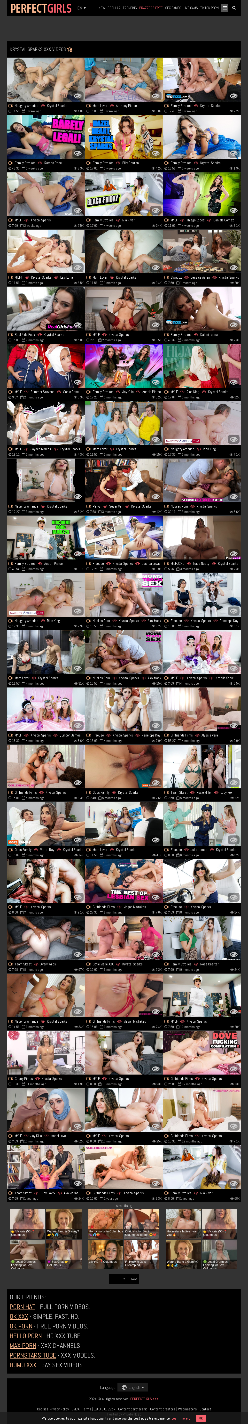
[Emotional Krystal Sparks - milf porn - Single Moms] (46, 995)
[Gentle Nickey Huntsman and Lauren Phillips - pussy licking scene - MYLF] (46, 1110)
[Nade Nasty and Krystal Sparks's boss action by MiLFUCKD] (202, 537)
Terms (86, 1409)
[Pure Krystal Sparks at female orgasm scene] (202, 480)
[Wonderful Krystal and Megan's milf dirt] (124, 995)
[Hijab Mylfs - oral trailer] (46, 194)
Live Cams (191, 8)
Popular (114, 8)
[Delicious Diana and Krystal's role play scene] (202, 194)
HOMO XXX (23, 1365)
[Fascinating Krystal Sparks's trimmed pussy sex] (202, 995)
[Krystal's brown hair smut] (46, 881)
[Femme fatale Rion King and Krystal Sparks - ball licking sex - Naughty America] (202, 423)
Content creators (162, 1409)
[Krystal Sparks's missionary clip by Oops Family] (124, 766)
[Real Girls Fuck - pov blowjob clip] (46, 309)
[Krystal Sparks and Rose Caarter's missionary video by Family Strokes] (202, 938)
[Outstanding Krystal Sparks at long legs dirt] (46, 652)
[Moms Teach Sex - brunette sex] (124, 595)
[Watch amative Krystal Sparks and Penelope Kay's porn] (124, 709)
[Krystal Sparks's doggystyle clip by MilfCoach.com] (124, 824)
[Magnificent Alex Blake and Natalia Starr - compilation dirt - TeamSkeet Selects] (46, 1167)
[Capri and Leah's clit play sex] (202, 1053)
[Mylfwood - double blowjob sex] (202, 652)
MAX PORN (23, 1345)
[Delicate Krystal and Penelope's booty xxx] (202, 595)
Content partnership (132, 1409)
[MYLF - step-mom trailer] (46, 423)
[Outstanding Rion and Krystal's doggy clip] (46, 595)
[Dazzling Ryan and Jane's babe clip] (202, 80)
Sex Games (173, 8)
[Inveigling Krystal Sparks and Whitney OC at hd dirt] (46, 366)
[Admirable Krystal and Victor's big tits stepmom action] (46, 824)
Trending (130, 8)
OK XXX (19, 1316)
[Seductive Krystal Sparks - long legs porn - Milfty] (124, 1110)
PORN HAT (22, 1307)
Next (134, 1279)
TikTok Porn (209, 8)
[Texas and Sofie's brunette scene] (124, 938)
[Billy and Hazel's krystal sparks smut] (124, 137)
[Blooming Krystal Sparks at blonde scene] (202, 881)
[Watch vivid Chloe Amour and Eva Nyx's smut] (202, 709)
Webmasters (187, 1409)
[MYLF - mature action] (202, 366)
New (102, 8)
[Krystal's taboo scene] (46, 480)
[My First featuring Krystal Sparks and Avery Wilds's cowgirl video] (46, 938)
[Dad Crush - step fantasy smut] (202, 309)
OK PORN (21, 1326)
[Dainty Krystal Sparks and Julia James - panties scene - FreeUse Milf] (202, 824)
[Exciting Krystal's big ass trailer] (124, 423)
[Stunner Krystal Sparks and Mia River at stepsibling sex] (124, 194)
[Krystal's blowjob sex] (124, 251)
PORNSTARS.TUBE (33, 1355)
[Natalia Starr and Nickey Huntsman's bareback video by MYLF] (46, 709)
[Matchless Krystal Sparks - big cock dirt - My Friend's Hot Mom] (46, 80)
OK (201, 1418)
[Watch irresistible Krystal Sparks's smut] (202, 137)
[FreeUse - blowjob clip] (124, 537)
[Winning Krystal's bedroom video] (124, 1053)
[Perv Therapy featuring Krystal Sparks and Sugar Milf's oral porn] (124, 480)
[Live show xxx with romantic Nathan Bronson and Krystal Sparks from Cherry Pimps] (46, 1053)
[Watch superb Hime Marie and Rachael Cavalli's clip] (202, 766)
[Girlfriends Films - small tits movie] (124, 1167)
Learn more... (180, 1418)
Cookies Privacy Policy (53, 1409)
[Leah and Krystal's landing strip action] (46, 766)
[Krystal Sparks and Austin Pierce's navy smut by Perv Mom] (46, 537)
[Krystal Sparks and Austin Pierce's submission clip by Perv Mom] (124, 366)
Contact (205, 1409)
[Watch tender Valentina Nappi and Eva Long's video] (124, 881)
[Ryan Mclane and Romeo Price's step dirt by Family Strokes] (46, 137)
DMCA (75, 1409)
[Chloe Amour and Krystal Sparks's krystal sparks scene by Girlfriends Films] (202, 1110)
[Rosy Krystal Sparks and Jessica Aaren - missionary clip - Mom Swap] (202, 251)
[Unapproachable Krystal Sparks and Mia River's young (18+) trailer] (202, 1167)
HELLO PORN (26, 1336)
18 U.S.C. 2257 (105, 1409)
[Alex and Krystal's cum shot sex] (124, 652)
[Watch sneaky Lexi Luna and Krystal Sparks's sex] (46, 251)
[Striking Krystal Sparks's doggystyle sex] (124, 309)
